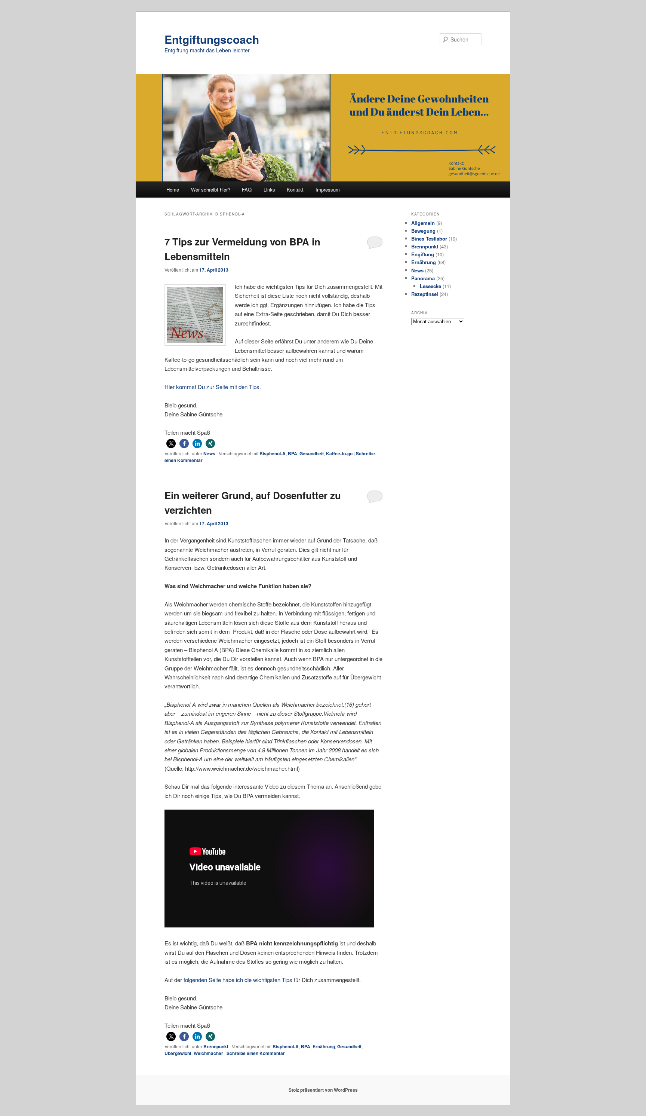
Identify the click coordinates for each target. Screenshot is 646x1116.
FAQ (247, 189)
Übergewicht (177, 1053)
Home (172, 189)
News (209, 453)
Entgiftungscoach (211, 39)
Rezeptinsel (424, 293)
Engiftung (422, 254)
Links (269, 189)
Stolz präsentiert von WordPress (323, 1089)
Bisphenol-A (272, 453)
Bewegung (423, 230)
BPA (292, 453)
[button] (171, 443)
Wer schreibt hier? (210, 189)
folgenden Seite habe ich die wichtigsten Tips (239, 980)
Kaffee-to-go (339, 453)
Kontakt (295, 189)
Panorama (423, 278)
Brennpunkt (215, 1046)
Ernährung (324, 1046)
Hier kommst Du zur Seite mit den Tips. (212, 387)
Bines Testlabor (429, 238)
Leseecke (430, 286)
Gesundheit (311, 453)
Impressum (328, 189)
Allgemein (423, 222)
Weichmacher (208, 1053)
